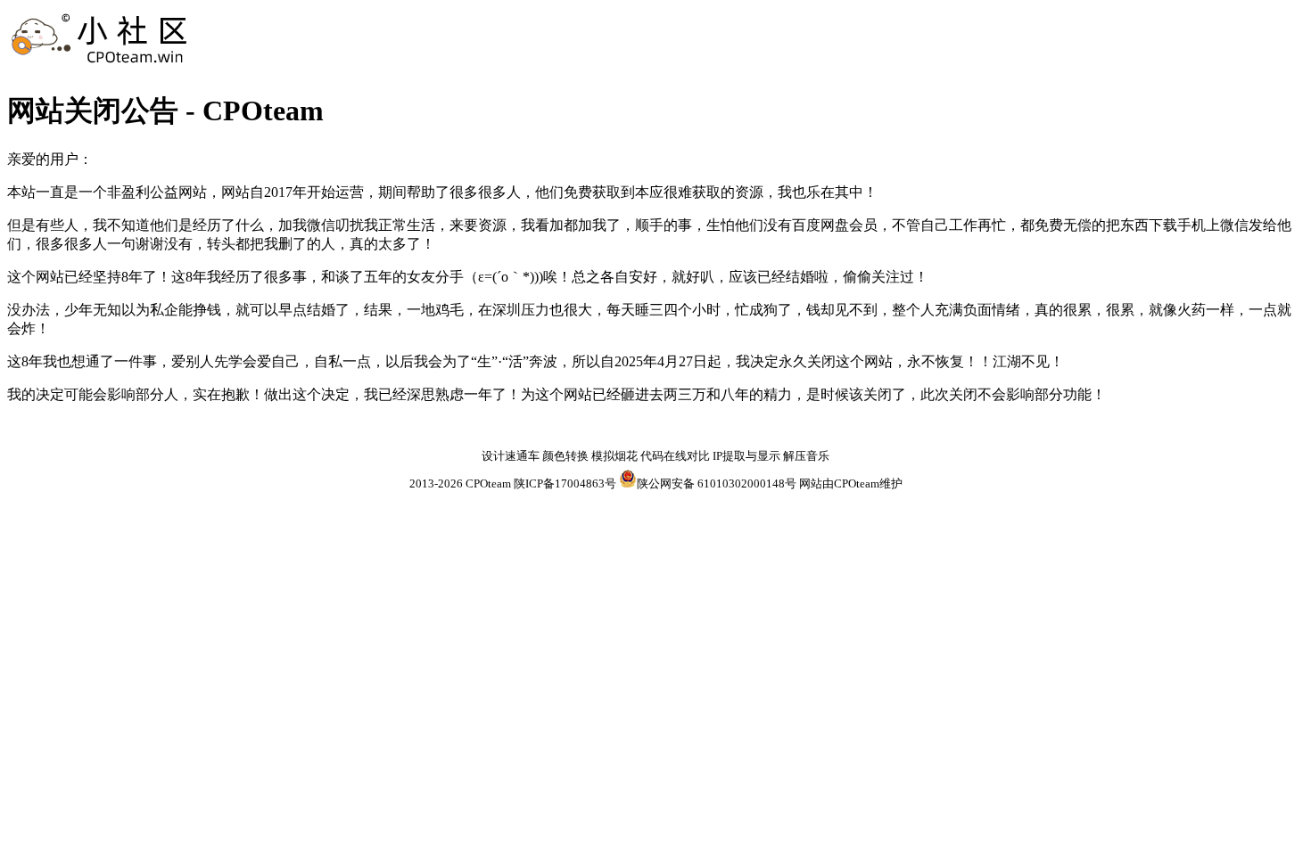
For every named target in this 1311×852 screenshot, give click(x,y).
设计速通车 (511, 456)
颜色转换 (565, 456)
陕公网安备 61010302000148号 (716, 483)
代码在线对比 (675, 456)
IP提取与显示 (746, 456)
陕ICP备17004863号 (565, 483)
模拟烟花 (614, 456)
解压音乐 (806, 456)
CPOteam (488, 483)
